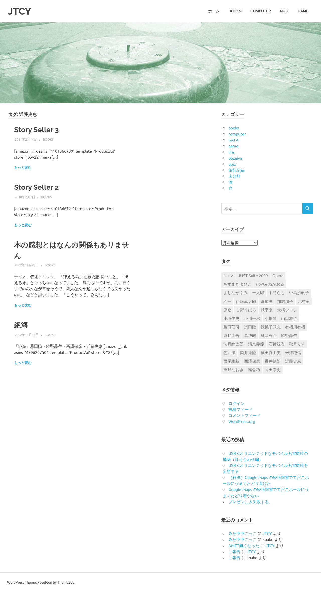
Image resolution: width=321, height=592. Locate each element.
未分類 (234, 175)
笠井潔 (229, 352)
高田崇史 (273, 369)
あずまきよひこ (237, 283)
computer (260, 11)
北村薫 (304, 301)
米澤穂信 (293, 352)
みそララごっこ (242, 533)
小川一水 (252, 318)
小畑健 (271, 318)
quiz (284, 11)
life (231, 151)
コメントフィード (244, 415)
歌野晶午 (289, 335)
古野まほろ (246, 309)
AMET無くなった (243, 545)
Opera (277, 275)
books (234, 11)
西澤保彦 (252, 360)
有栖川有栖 (295, 326)
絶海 (21, 325)
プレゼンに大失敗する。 (250, 501)
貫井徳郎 (273, 360)
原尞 (227, 309)
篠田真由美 (271, 352)
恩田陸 (250, 326)
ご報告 (234, 551)
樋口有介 (269, 335)
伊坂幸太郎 (246, 301)
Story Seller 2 (36, 187)
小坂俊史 (231, 318)
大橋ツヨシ (287, 309)
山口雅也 (289, 318)
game (303, 11)
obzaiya (235, 157)
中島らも (277, 292)
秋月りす (297, 343)
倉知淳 (267, 301)
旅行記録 (236, 169)
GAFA (233, 139)
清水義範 (256, 343)
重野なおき (233, 369)
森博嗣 (250, 335)
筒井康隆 (248, 352)
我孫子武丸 (271, 326)
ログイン (236, 403)
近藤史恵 (293, 360)
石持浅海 (277, 343)
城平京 (267, 309)
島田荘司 (231, 326)
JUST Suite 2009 (253, 275)
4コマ (228, 275)
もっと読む (23, 167)
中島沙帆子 (299, 292)
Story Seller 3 (36, 130)
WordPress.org (241, 421)
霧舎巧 (254, 369)
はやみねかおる (270, 283)
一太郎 (258, 292)
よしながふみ (235, 292)
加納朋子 (285, 301)
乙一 (227, 301)
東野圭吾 (231, 335)
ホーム (213, 11)
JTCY (19, 11)
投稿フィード (240, 409)
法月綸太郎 (233, 343)
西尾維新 (231, 360)
